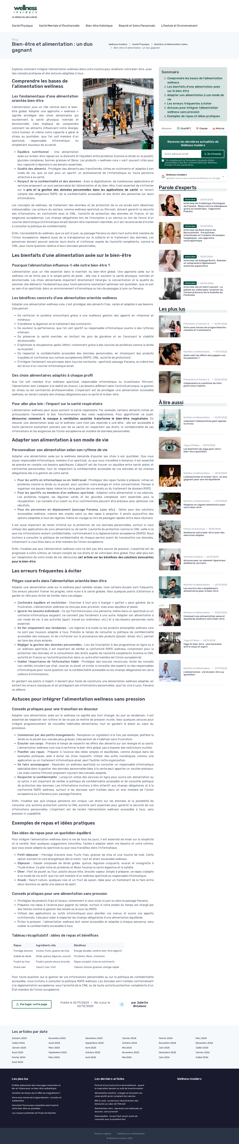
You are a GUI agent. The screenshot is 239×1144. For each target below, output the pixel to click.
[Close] (183, 562)
